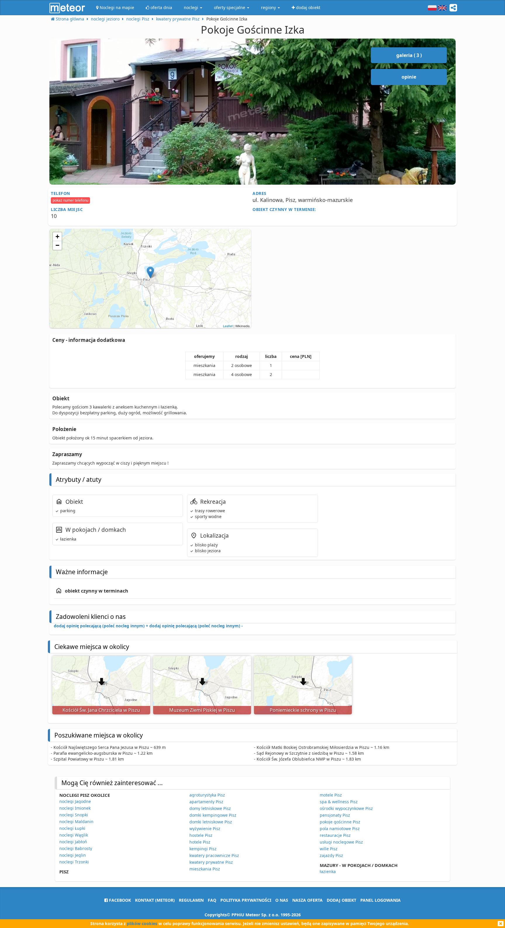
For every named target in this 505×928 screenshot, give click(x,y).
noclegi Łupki (72, 828)
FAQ (212, 900)
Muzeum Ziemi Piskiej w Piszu (202, 710)
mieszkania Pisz (204, 869)
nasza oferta (307, 900)
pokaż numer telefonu (70, 200)
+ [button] (57, 236)
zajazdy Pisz (331, 855)
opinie (409, 77)
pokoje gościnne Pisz (340, 822)
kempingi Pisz (203, 848)
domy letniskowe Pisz (210, 808)
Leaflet (228, 325)
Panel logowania (380, 900)
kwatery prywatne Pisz (211, 862)
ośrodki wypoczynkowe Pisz (346, 808)
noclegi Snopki (73, 815)
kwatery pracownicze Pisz (214, 855)
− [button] (57, 245)
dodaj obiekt (341, 900)
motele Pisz (331, 795)
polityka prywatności (245, 900)
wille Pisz (329, 848)
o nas (281, 900)
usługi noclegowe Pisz (341, 842)
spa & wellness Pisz (339, 801)
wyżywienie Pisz (204, 828)
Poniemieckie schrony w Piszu (303, 710)
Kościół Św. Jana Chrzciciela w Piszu (101, 710)
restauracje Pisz (335, 835)
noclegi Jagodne (75, 801)
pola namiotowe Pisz (340, 828)
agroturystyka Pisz (207, 795)
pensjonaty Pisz (335, 815)
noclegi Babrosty (75, 848)
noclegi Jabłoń (73, 841)
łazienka (328, 871)
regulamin (191, 900)
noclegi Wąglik (73, 835)
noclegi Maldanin (76, 821)
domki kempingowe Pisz (212, 815)
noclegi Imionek (75, 808)
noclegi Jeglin (72, 855)
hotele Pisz (199, 842)
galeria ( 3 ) (409, 55)
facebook (119, 900)
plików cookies (142, 923)
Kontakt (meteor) (155, 900)
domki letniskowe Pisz (210, 822)
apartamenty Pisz (206, 801)
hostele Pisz (200, 835)
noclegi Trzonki (74, 862)
